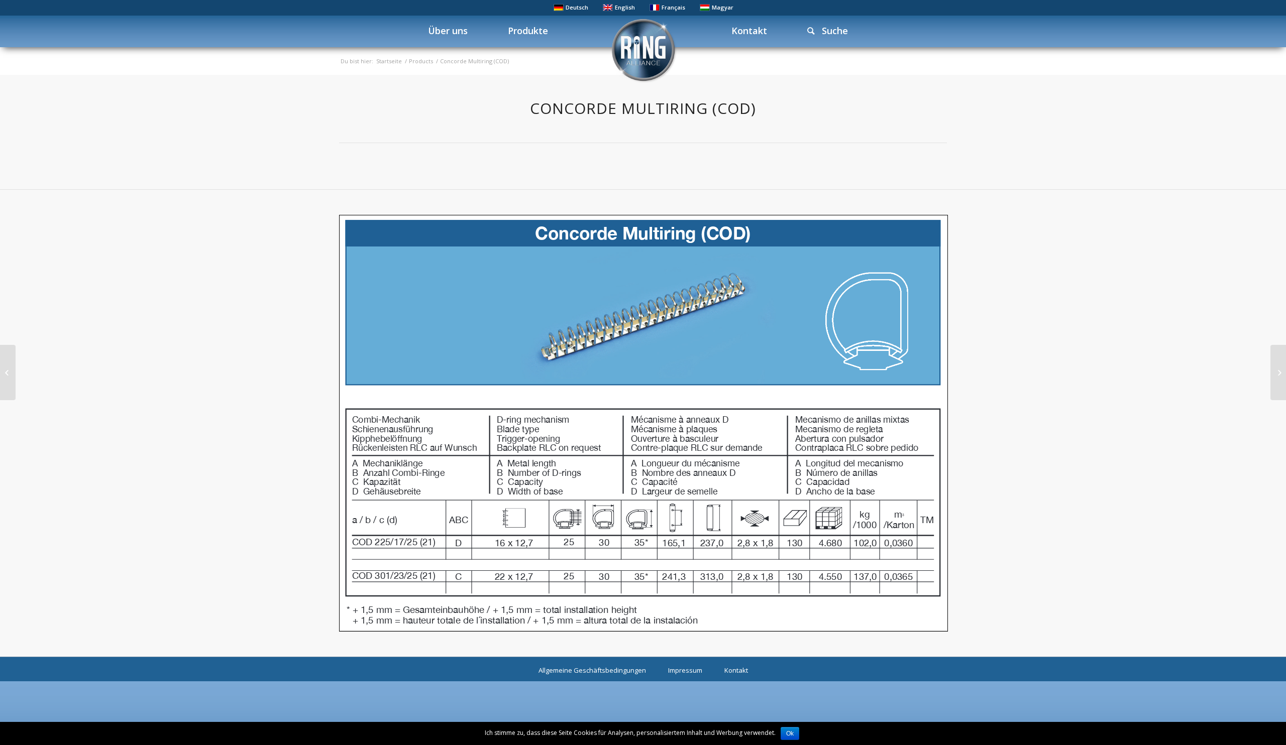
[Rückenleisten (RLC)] (8, 372)
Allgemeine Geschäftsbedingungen (592, 670)
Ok (790, 733)
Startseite (389, 61)
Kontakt (736, 670)
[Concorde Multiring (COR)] (1278, 372)
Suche (831, 31)
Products (421, 61)
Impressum (685, 670)
